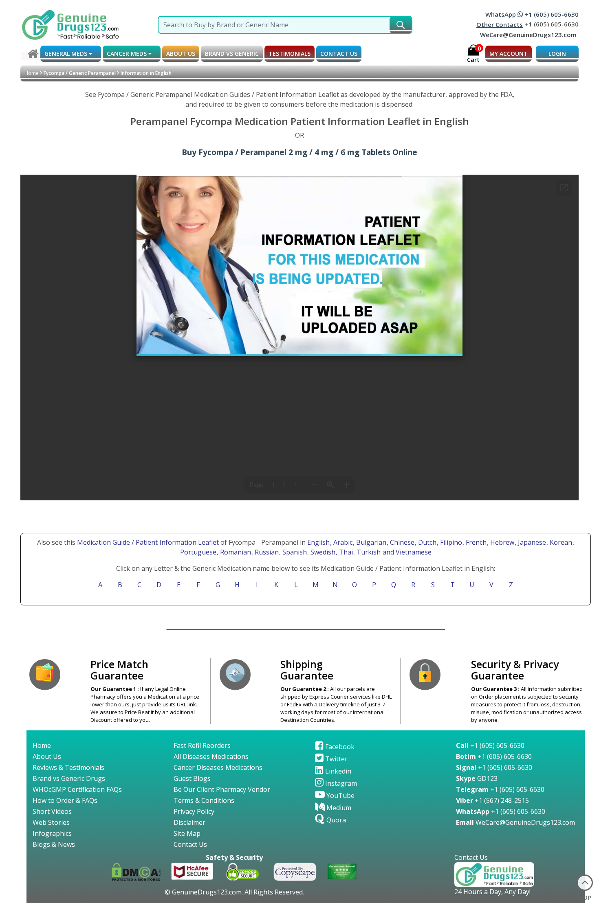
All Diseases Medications (211, 756)
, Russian (265, 552)
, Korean (560, 542)
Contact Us (190, 844)
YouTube (340, 795)
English (318, 542)
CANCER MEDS (127, 53)
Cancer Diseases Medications (218, 767)
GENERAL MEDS (66, 53)
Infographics (52, 833)
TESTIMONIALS (290, 53)
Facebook (339, 746)
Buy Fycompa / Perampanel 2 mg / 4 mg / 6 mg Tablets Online (299, 152)
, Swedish (322, 552)
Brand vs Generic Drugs (69, 778)
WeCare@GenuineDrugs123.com (528, 35)
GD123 (477, 778)
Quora (335, 819)
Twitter (336, 758)
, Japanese (531, 542)
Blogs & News (54, 844)
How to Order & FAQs (65, 800)
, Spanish (293, 552)
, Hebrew (501, 542)
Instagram (340, 783)
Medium (338, 807)
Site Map (187, 833)
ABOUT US (180, 53)
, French (475, 542)
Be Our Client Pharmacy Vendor (222, 789)
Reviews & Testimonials (68, 767)
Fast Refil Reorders (202, 745)
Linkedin (337, 771)
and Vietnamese (406, 552)
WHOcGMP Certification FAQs (77, 789)
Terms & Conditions (204, 800)
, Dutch (426, 542)
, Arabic (342, 542)
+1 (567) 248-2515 (492, 800)
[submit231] (401, 25)
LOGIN (557, 53)
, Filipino (450, 542)
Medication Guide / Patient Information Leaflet (148, 542)
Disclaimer (189, 822)
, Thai (345, 552)
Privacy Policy (194, 811)
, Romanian (235, 552)
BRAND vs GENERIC (232, 53)
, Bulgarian (370, 542)
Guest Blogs (192, 778)
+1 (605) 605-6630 (490, 745)
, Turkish (367, 552)
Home (31, 73)
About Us (47, 756)
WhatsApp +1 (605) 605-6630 (532, 14)
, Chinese (401, 542)
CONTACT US (338, 53)
